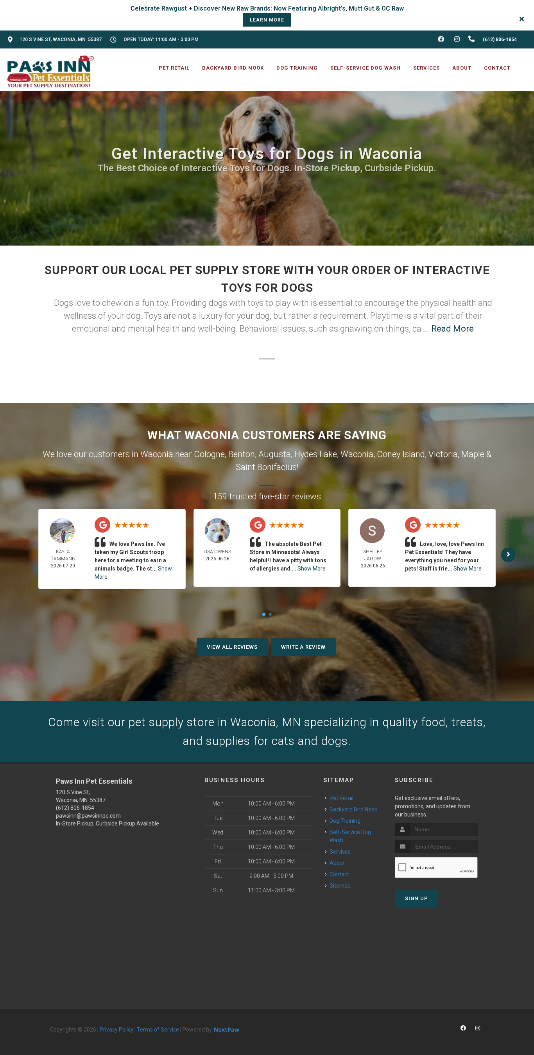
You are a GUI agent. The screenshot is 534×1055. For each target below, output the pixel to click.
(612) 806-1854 (75, 808)
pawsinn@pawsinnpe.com (88, 816)
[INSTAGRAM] (457, 39)
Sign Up (416, 898)
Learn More (267, 20)
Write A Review (303, 647)
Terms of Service (158, 1029)
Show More (311, 568)
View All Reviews (232, 647)
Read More (452, 329)
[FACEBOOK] (441, 39)
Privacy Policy (116, 1029)
